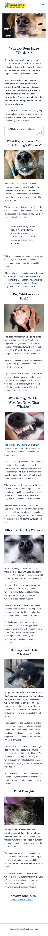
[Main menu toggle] (43, 5)
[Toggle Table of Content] (38, 133)
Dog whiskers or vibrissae (15, 445)
